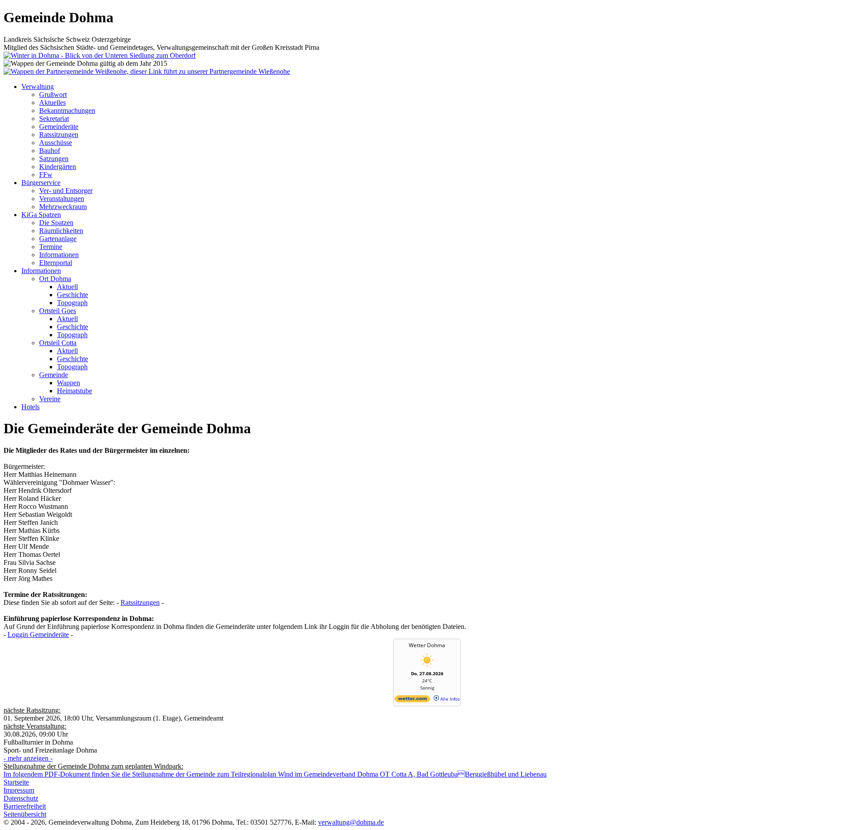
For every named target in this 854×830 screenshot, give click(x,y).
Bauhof (49, 150)
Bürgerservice (40, 182)
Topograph (72, 302)
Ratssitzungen (58, 134)
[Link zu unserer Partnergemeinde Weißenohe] (147, 71)
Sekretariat (54, 118)
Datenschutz (21, 798)
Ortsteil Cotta (58, 343)
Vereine (49, 399)
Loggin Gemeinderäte (38, 634)
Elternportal (55, 262)
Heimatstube (74, 391)
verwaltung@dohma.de (351, 822)
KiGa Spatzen (41, 214)
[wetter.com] (412, 700)
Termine (50, 246)
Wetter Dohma (427, 645)
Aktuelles (52, 102)
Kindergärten (57, 166)
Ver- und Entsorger (66, 190)
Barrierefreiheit (25, 806)
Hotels (30, 407)
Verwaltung (37, 86)
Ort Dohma (55, 278)
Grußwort (53, 94)
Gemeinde (53, 375)
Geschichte (72, 294)
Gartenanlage (58, 238)
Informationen (59, 254)
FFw (45, 174)
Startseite (16, 782)
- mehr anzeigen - (28, 758)
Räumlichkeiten (61, 230)
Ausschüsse (55, 142)
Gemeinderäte (58, 126)
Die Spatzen (56, 222)
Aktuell (67, 286)
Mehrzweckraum (63, 206)
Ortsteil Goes (57, 310)
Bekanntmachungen (67, 110)
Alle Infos (449, 699)
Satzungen (53, 158)
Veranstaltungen (61, 198)
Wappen (68, 383)
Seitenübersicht (25, 814)
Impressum (19, 790)
